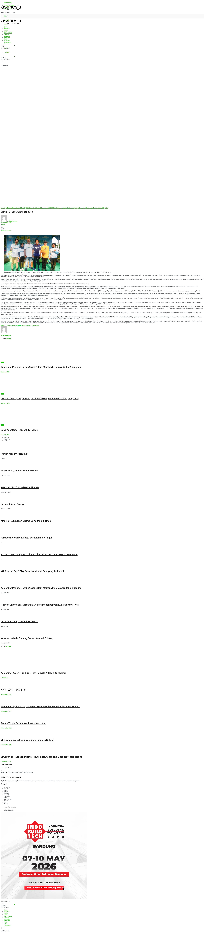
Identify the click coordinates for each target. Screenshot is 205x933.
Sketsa (6, 801)
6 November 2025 (6, 761)
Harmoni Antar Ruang (12, 504)
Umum (5, 804)
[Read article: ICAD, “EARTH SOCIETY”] (102, 682)
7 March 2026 (4, 678)
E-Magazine (7, 42)
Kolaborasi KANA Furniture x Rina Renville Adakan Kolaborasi (33, 673)
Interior (6, 30)
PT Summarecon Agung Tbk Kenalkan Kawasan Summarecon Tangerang (39, 554)
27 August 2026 (5, 372)
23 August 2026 (5, 435)
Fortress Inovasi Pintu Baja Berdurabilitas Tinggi (26, 537)
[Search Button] (14, 45)
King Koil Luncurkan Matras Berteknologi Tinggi (26, 520)
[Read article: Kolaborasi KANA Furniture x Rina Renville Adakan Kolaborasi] (102, 659)
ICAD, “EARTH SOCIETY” (13, 689)
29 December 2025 (6, 694)
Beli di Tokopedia (9, 810)
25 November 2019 (6, 222)
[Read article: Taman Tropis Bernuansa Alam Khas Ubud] (102, 715)
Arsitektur (6, 28)
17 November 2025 (6, 745)
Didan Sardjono (13, 221)
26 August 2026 (5, 403)
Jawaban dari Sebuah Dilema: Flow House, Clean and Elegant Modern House (41, 756)
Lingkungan (7, 40)
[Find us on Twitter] (1, 15)
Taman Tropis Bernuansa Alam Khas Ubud (23, 723)
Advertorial (7, 787)
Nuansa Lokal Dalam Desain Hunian (20, 487)
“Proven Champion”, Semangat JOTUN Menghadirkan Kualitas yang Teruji (40, 398)
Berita (6, 65)
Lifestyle (6, 34)
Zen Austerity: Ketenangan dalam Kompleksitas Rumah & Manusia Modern (40, 706)
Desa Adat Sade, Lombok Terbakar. (19, 430)
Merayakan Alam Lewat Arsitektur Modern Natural (27, 740)
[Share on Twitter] (12, 230)
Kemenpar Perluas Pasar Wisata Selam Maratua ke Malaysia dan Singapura (41, 367)
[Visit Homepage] (11, 10)
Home (5, 16)
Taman (5, 31)
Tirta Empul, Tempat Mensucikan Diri (20, 470)
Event (5, 40)
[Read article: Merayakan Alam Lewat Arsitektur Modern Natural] (102, 732)
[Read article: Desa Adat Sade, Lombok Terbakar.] (102, 414)
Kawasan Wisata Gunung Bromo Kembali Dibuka (26, 638)
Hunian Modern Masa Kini (14, 453)
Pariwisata (7, 37)
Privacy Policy (8, 2)
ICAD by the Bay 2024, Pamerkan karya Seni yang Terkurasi (32, 571)
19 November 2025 (6, 728)
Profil (5, 39)
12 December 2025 (6, 711)
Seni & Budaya (8, 32)
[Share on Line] (13, 230)
